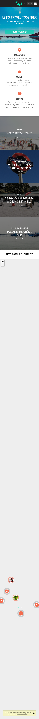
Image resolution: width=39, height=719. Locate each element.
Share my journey (19, 32)
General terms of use (22, 714)
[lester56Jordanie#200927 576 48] (15, 597)
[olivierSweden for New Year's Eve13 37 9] (11, 580)
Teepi (19, 3)
